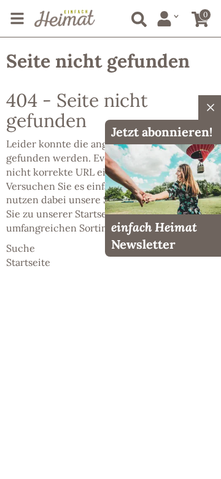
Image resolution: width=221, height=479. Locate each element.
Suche (20, 248)
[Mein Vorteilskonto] (168, 19)
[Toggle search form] (136, 17)
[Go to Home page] (65, 18)
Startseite (97, 214)
